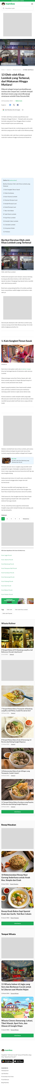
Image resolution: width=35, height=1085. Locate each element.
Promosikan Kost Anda (7, 1075)
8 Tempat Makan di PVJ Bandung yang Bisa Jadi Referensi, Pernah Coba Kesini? (17, 649)
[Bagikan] (10, 103)
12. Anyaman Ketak (9, 226)
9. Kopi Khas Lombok (9, 216)
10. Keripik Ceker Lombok (10, 219)
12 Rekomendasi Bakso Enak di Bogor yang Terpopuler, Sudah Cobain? (15, 770)
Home (3, 68)
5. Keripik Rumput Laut (10, 202)
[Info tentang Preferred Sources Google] (22, 108)
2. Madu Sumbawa (8, 191)
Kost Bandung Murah (7, 562)
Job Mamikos (4, 1072)
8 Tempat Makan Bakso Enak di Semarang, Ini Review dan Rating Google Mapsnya (16, 739)
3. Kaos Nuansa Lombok (10, 195)
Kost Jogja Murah (6, 553)
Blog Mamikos (5, 1081)
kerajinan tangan (26, 367)
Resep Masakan (14, 882)
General (9, 68)
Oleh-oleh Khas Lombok (21, 608)
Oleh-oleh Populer (7, 612)
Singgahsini (4, 1084)
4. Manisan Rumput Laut (10, 198)
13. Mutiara (6, 230)
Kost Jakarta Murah (7, 558)
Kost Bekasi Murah (6, 588)
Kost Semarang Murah (7, 575)
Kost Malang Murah (7, 580)
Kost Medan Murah (7, 593)
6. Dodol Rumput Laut (9, 205)
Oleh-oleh (9, 608)
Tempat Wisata (15, 992)
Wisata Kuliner (17, 68)
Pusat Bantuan (5, 1078)
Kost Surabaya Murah (7, 571)
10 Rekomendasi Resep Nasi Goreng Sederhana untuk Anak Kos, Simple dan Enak (15, 876)
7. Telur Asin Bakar (8, 209)
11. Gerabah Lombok (9, 223)
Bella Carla (19, 99)
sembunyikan (12, 178)
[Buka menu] (32, 2)
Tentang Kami (5, 1069)
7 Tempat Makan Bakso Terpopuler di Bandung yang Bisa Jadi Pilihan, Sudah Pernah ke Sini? (16, 708)
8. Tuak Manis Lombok (9, 212)
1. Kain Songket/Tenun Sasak (11, 188)
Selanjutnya (26, 517)
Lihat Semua (17, 810)
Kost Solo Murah (6, 584)
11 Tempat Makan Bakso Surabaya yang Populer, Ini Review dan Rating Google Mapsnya (17, 802)
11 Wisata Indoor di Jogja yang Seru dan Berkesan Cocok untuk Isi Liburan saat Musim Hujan (16, 985)
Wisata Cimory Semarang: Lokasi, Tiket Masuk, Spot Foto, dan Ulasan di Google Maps (17, 1022)
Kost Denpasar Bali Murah (9, 566)
